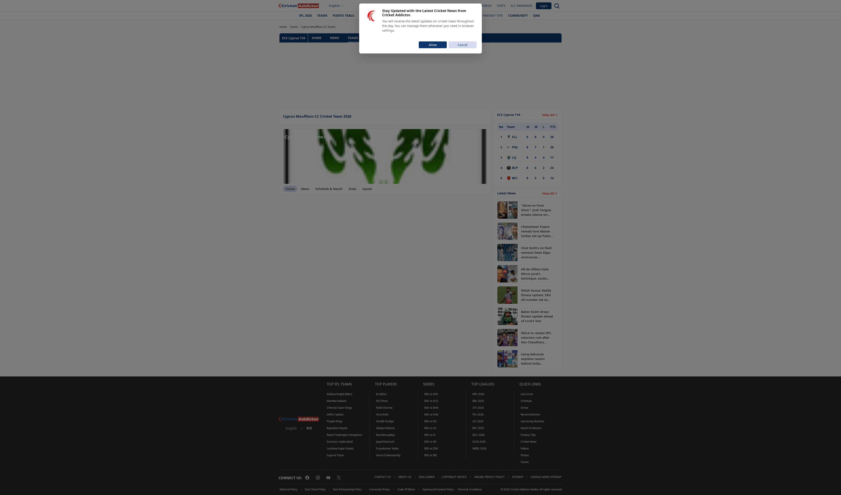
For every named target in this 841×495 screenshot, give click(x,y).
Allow (433, 45)
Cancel (463, 45)
